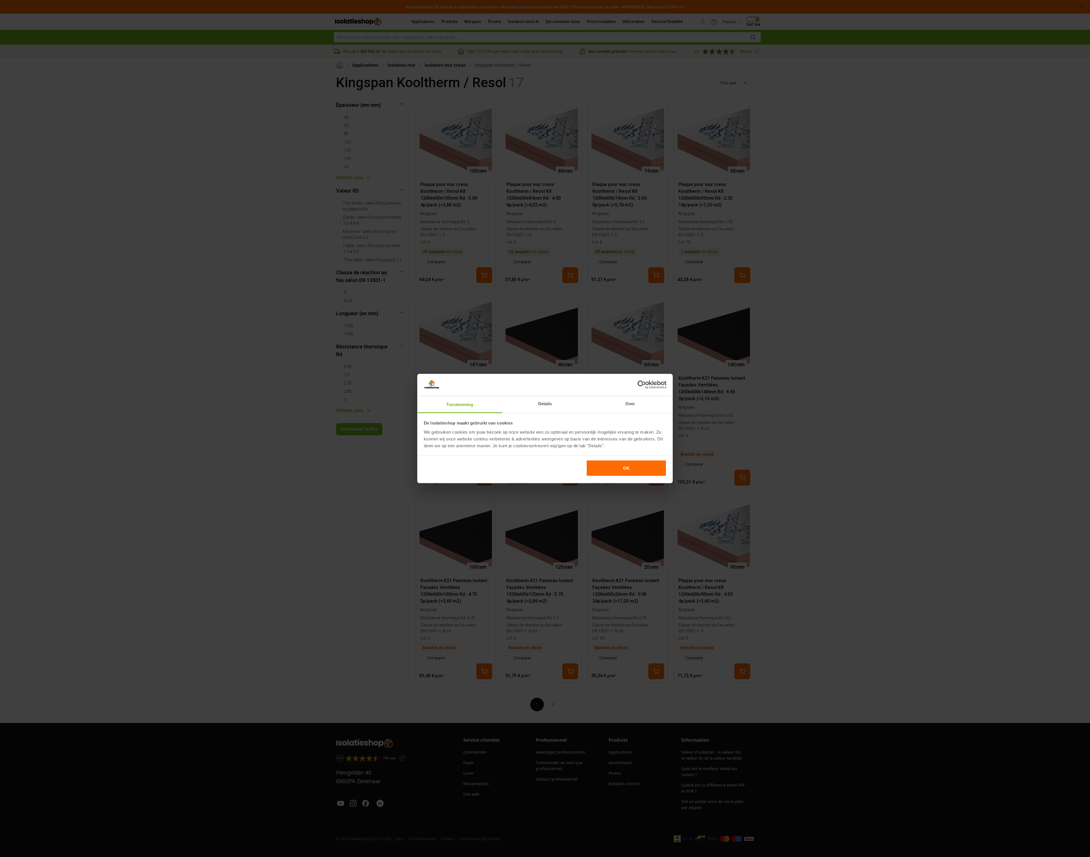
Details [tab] (545, 403)
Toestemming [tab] (459, 404)
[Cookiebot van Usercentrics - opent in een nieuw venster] (641, 385)
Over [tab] (630, 403)
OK (626, 468)
